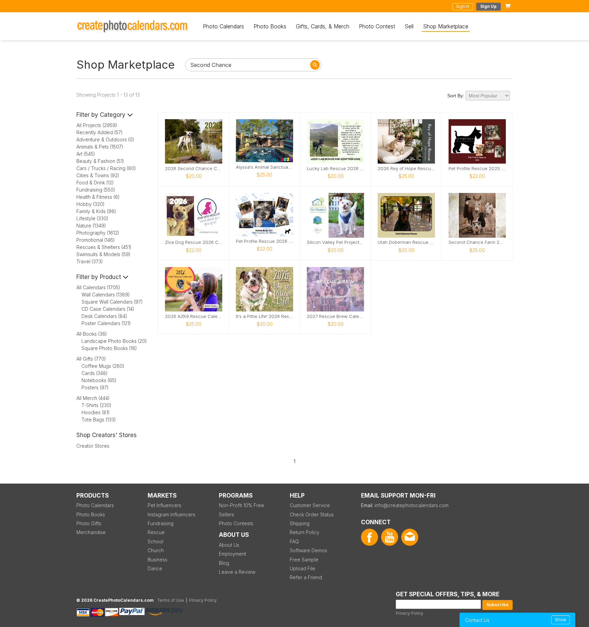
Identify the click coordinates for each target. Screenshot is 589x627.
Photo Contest (377, 26)
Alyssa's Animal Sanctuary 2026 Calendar (264, 167)
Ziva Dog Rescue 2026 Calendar (193, 242)
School (155, 541)
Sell (409, 26)
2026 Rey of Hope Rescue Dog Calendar (406, 168)
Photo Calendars (223, 26)
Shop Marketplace (445, 26)
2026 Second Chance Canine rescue (193, 168)
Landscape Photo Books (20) (114, 341)
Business (157, 559)
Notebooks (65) (99, 380)
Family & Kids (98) (96, 211)
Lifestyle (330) (92, 218)
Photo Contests (236, 523)
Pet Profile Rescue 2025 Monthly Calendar (477, 168)
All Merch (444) (93, 398)
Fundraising (160, 523)
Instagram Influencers (171, 514)
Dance (155, 568)
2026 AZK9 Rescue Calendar (193, 316)
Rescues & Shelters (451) (104, 247)
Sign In (462, 6)
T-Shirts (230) (96, 405)
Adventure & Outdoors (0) (105, 139)
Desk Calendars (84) (104, 316)
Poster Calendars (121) (106, 323)
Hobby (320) (90, 204)
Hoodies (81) (95, 412)
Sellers (226, 514)
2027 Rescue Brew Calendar (335, 316)
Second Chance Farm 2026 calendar (477, 242)
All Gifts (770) (91, 359)
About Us (229, 545)
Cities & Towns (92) (97, 175)
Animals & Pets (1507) (99, 147)
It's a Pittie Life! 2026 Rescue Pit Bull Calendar (264, 316)
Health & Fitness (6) (98, 197)
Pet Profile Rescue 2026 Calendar (264, 241)
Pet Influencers (164, 505)
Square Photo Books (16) (109, 348)
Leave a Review (237, 572)
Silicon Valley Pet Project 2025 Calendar (335, 242)
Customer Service (310, 505)
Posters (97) (95, 387)
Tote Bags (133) (98, 419)
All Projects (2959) (96, 125)
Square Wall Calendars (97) (112, 302)
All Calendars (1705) (98, 287)
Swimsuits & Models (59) (103, 254)
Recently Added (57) (99, 132)
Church (156, 550)
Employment (232, 554)
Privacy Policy (409, 613)
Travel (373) (89, 261)
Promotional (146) (95, 240)
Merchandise (91, 532)
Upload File (302, 568)
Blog (224, 563)
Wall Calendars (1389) (105, 294)
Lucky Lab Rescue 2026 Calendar (335, 168)
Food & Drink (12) (95, 182)
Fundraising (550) (95, 190)
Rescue (156, 532)
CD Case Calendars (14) (107, 309)
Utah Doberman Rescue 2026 (406, 242)
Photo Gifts (88, 523)
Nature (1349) (91, 225)
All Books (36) (91, 334)
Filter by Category (101, 114)
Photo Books (270, 26)
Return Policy (304, 532)
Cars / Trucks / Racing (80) (106, 168)
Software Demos (308, 550)
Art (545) (85, 154)
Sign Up (488, 6)
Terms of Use (170, 600)
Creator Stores (92, 446)
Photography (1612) (97, 233)
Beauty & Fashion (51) (100, 161)
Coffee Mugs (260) (102, 366)
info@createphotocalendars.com (412, 505)
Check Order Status (312, 514)
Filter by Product (99, 277)
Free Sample (304, 559)
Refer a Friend (306, 577)
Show (560, 619)
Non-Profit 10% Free (241, 505)
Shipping (299, 523)
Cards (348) (94, 373)
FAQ (294, 541)
